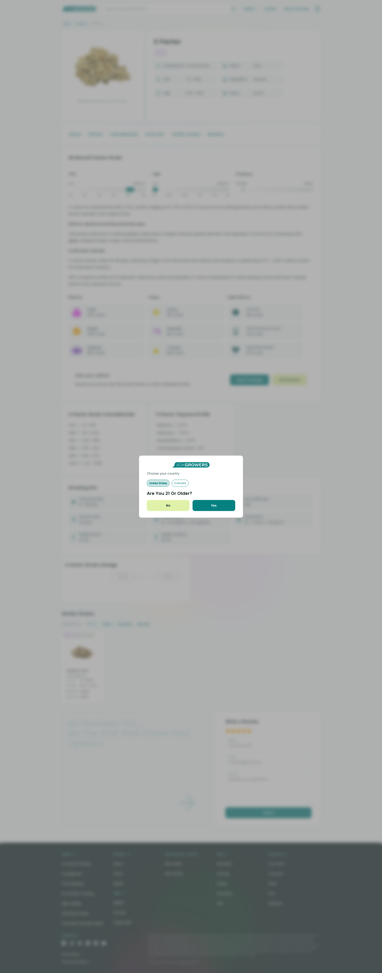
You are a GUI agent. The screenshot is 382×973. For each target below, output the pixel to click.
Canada (180, 483)
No (168, 505)
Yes (214, 505)
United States (158, 483)
